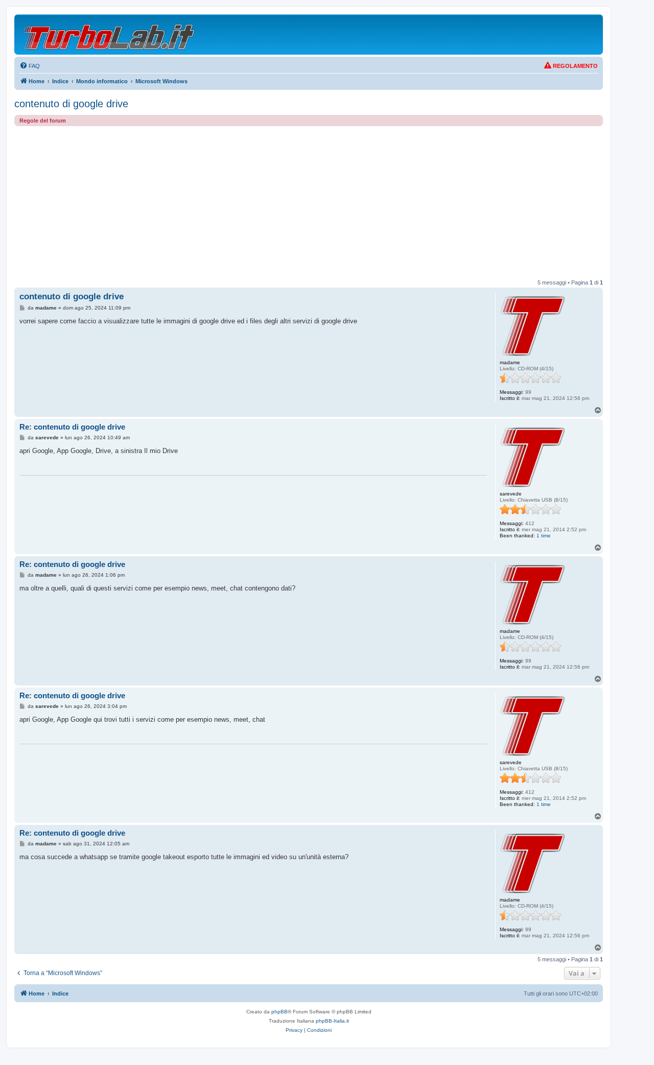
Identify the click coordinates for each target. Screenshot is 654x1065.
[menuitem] (29, 66)
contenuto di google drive (71, 103)
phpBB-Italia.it (332, 1021)
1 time (543, 535)
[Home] (109, 34)
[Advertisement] (308, 202)
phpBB (279, 1011)
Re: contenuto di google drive (72, 426)
